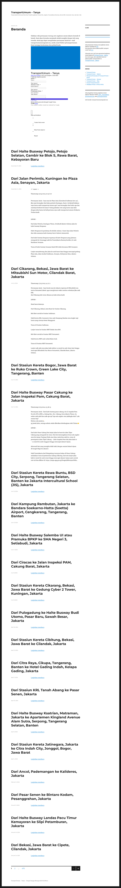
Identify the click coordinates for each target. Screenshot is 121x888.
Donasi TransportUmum (93, 82)
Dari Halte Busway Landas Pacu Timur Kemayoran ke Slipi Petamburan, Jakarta (44, 822)
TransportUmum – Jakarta (94, 74)
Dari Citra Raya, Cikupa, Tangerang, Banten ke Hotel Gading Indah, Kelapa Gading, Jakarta (44, 667)
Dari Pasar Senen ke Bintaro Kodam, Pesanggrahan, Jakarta (42, 797)
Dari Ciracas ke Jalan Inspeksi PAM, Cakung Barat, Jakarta (41, 564)
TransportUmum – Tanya (25, 12)
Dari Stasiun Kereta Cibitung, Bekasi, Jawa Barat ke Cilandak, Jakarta (42, 642)
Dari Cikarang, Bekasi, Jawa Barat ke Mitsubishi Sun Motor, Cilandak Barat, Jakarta (43, 273)
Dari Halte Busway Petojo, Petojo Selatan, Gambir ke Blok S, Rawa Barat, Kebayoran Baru (44, 155)
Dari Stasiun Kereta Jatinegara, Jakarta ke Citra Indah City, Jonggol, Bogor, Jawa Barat (44, 748)
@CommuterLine (89, 96)
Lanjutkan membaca (37, 166)
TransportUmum (91, 72)
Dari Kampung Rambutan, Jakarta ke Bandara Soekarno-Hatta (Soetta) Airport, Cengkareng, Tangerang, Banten (43, 510)
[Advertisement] (56, 58)
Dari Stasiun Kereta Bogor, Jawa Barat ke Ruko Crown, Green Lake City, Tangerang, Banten (44, 369)
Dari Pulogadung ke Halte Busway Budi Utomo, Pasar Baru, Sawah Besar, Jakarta (45, 617)
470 (24, 868)
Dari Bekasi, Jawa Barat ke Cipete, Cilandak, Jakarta (40, 847)
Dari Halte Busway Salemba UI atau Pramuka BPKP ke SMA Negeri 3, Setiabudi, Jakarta (41, 539)
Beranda (18, 29)
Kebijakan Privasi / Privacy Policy (95, 84)
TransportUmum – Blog (93, 81)
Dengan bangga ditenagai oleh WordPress (37, 880)
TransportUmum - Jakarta (101, 55)
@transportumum (102, 96)
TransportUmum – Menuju (94, 79)
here (92, 50)
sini (97, 46)
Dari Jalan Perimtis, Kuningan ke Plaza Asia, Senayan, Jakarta (44, 180)
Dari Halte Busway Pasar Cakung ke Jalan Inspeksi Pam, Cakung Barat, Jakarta (42, 396)
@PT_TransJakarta (104, 94)
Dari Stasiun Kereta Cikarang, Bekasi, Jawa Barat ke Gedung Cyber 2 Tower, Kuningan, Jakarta (43, 589)
